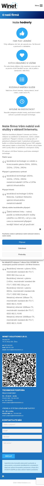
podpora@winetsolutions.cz (14, 402)
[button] (40, 229)
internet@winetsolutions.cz (15, 349)
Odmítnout (22, 248)
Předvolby (22, 254)
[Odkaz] (9, 5)
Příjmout (22, 242)
